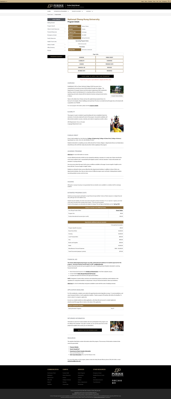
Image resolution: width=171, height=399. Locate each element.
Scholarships (80, 384)
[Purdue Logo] (55, 6)
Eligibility (81, 60)
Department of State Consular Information (80, 351)
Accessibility (74, 394)
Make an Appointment (82, 382)
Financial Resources (52, 32)
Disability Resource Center (98, 375)
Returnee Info (81, 70)
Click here (70, 154)
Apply (142, 1)
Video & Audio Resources (53, 29)
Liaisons (79, 379)
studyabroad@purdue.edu (74, 361)
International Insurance (98, 379)
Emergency (164, 1)
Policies (49, 50)
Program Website (74, 347)
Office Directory (51, 47)
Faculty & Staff (66, 373)
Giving (94, 377)
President (150, 1)
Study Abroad (56, 19)
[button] (169, 1)
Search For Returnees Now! (88, 330)
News (146, 1)
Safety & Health (51, 44)
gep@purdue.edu (98, 264)
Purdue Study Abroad (73, 5)
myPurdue (49, 384)
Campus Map (65, 384)
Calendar (80, 377)
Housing (82, 64)
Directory (64, 382)
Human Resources (67, 375)
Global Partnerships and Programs (75, 7)
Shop (154, 1)
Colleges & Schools (67, 379)
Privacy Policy (96, 394)
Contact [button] (88, 11)
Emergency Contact (52, 35)
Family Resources (51, 38)
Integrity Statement (89, 394)
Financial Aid (81, 67)
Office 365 (49, 379)
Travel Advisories (96, 382)
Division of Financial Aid (92, 271)
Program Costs (109, 64)
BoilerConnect (50, 377)
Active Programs (81, 373)
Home (49, 11)
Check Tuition (119, 210)
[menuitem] (56, 19)
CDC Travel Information (75, 354)
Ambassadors (81, 375)
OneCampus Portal (51, 373)
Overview (81, 57)
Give (160, 1)
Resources (109, 70)
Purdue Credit (109, 57)
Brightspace (49, 375)
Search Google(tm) (74, 349)
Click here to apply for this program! (96, 76)
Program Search (50, 14)
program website (94, 105)
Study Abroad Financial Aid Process (86, 273)
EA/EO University (81, 394)
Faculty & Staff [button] (76, 11)
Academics (109, 60)
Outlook (49, 382)
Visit (157, 1)
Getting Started (51, 22)
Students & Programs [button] (60, 11)
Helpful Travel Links (51, 41)
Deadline (109, 67)
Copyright (76, 392)
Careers (64, 377)
